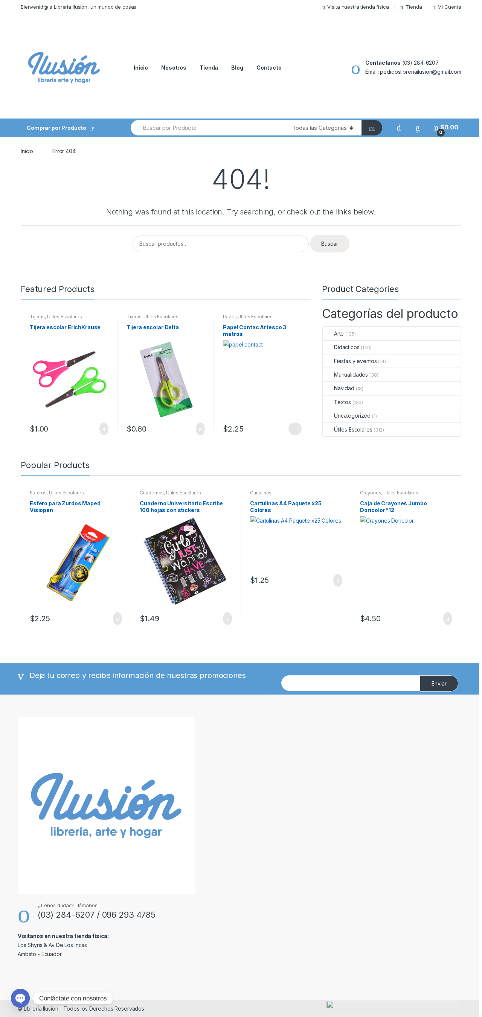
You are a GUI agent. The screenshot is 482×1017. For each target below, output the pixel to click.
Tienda (414, 7)
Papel (229, 316)
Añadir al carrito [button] (101, 429)
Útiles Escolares (64, 316)
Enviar (439, 683)
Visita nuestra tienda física (358, 7)
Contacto (269, 67)
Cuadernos (152, 493)
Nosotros (173, 67)
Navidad (344, 388)
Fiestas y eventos (355, 361)
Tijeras (37, 316)
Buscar (329, 243)
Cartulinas (261, 493)
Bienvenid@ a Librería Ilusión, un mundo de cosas (78, 7)
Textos (342, 402)
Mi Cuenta (449, 7)
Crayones (370, 493)
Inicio (141, 67)
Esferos (38, 493)
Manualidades (351, 374)
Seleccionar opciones (295, 429)
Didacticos (347, 347)
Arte (339, 333)
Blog (237, 67)
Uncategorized (352, 415)
